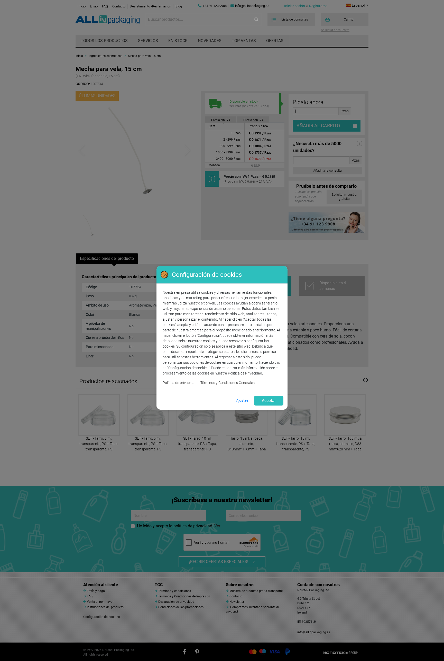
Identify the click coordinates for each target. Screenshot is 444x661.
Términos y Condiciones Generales (227, 383)
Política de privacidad (180, 383)
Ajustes (242, 400)
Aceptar (269, 400)
